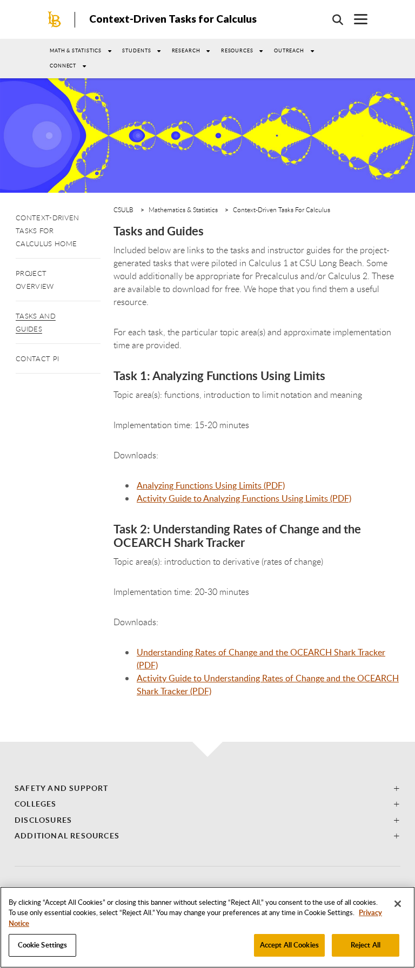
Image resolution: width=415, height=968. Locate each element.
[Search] (332, 19)
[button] (207, 788)
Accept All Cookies (289, 945)
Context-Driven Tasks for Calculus (173, 18)
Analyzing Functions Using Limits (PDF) (211, 485)
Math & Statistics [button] (76, 50)
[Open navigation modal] (355, 19)
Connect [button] (63, 65)
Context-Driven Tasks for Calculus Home (47, 230)
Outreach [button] (289, 50)
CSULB (123, 209)
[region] (207, 927)
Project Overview (35, 279)
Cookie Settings (43, 945)
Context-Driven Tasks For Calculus (281, 209)
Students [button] (136, 50)
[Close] (398, 904)
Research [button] (186, 50)
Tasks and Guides (36, 322)
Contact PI (37, 358)
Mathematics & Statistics (183, 209)
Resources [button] (237, 50)
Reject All (365, 945)
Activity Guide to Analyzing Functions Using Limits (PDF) (244, 498)
